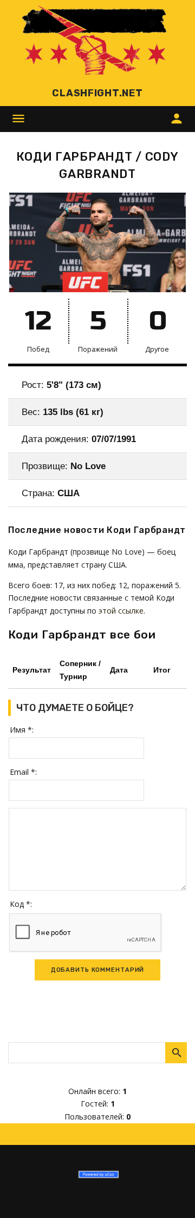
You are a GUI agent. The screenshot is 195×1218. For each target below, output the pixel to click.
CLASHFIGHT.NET (97, 93)
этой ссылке (121, 610)
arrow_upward (170, 1193)
